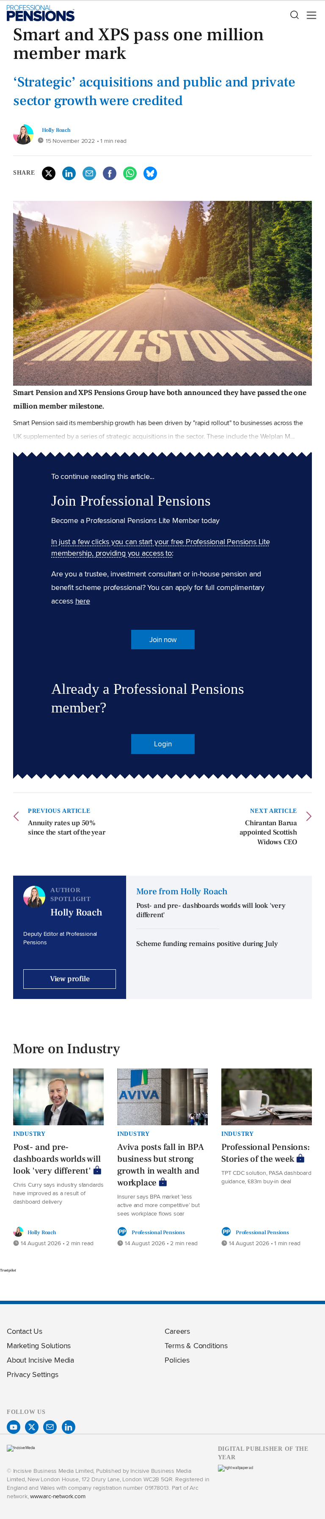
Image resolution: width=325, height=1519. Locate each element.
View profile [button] (70, 979)
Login (162, 744)
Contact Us (24, 1331)
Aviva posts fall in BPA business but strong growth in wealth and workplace (160, 1164)
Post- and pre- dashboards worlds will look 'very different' (57, 1159)
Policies (177, 1360)
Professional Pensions (158, 1232)
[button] (294, 15)
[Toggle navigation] (309, 15)
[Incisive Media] (21, 1447)
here (82, 600)
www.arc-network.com (57, 1495)
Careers (177, 1331)
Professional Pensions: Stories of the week (265, 1153)
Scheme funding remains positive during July (207, 944)
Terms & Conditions (196, 1345)
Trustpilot (8, 1270)
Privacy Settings (32, 1374)
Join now (162, 639)
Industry (29, 1133)
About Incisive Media (40, 1360)
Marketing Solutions (39, 1345)
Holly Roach (56, 130)
